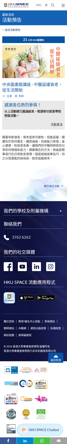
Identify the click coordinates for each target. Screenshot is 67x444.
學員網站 (49, 321)
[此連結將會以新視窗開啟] (26, 298)
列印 (21, 96)
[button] (52, 5)
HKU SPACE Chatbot (44, 430)
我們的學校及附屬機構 (26, 211)
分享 (9, 96)
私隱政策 (55, 328)
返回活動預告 (12, 29)
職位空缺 (9, 321)
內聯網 (22, 328)
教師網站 (9, 328)
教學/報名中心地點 (29, 321)
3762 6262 (21, 237)
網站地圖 (9, 335)
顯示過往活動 (52, 186)
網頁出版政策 (38, 328)
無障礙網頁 (24, 335)
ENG (39, 5)
